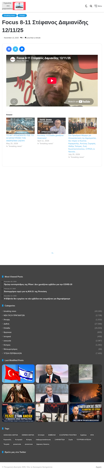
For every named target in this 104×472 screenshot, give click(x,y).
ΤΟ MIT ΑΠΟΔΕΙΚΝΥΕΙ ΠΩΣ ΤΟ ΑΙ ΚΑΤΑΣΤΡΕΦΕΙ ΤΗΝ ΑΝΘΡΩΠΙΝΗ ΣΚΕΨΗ (20, 138)
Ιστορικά (7, 336)
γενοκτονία (17, 444)
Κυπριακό (18, 440)
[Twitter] (15, 49)
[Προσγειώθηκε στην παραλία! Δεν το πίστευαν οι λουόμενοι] (85, 373)
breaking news (9, 15)
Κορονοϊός (7, 440)
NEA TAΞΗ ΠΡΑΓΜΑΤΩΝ (14, 315)
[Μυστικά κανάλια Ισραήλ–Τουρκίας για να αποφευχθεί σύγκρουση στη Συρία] (18, 373)
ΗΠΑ (92, 435)
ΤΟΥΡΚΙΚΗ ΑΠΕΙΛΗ (84, 440)
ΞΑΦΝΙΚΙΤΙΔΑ (60, 440)
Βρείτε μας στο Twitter (15, 452)
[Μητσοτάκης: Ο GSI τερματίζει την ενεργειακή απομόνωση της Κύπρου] (52, 393)
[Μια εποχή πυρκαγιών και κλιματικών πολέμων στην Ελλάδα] (85, 393)
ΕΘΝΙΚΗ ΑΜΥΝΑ (28, 435)
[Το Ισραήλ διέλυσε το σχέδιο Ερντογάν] (85, 412)
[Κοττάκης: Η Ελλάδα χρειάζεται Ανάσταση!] (51, 126)
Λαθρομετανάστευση (43, 440)
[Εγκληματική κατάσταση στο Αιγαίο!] (18, 412)
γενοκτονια (29, 444)
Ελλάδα (7, 328)
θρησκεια (7, 332)
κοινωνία (7, 341)
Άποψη (22, 15)
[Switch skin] (86, 7)
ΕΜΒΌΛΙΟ (52, 435)
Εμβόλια (83, 435)
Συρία (71, 440)
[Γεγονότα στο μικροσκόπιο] (14, 6)
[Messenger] (22, 49)
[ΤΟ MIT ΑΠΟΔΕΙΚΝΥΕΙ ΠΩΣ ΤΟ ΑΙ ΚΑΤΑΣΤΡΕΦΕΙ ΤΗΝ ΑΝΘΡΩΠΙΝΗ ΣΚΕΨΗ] (20, 126)
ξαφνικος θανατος (42, 444)
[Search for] (91, 7)
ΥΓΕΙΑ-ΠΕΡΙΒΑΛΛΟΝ (13, 353)
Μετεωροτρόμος (10, 349)
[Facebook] (9, 49)
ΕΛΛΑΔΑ (41, 435)
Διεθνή (6, 324)
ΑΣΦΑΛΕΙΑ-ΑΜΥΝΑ (11, 435)
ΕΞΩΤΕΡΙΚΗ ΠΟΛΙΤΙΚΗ (68, 435)
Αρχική (98, 467)
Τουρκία (6, 444)
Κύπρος (7, 345)
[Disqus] (52, 206)
